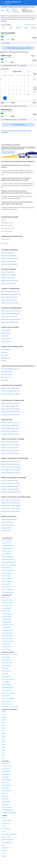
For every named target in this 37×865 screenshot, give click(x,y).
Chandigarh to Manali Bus (8, 592)
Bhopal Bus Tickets (6, 646)
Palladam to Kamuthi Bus (8, 278)
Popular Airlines (6, 804)
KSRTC (4, 739)
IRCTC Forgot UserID (7, 807)
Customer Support (6, 828)
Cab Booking (5, 777)
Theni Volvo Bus (5, 531)
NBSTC (4, 755)
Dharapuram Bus (6, 341)
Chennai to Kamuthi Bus (8, 272)
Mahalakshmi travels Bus (8, 687)
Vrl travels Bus (5, 668)
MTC (3, 758)
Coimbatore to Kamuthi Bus (8, 275)
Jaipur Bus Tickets (6, 644)
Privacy (4, 826)
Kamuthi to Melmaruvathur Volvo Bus (11, 486)
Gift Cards (4, 850)
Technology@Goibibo (7, 842)
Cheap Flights (5, 788)
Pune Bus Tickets (6, 627)
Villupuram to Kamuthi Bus (8, 283)
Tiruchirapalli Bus (6, 330)
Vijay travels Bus (6, 701)
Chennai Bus (4, 355)
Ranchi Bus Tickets (6, 649)
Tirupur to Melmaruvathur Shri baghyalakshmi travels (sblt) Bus (18, 412)
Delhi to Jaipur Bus (6, 567)
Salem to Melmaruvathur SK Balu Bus (11, 409)
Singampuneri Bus (6, 339)
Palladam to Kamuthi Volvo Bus (9, 447)
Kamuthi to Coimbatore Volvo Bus (10, 483)
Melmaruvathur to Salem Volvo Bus (10, 505)
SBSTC (3, 728)
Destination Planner (6, 785)
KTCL (3, 752)
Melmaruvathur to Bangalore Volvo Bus (12, 503)
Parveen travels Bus (6, 660)
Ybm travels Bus (6, 695)
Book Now (17, 198)
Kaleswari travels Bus (7, 684)
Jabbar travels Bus (6, 676)
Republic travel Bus (6, 671)
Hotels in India (5, 799)
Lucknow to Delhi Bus (7, 589)
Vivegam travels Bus (7, 662)
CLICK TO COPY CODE (8, 152)
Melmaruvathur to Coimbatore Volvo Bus (12, 500)
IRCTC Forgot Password (7, 810)
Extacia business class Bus (8, 693)
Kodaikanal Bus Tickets (7, 635)
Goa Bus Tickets (6, 597)
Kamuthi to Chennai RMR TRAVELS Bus (12, 388)
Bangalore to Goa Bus (7, 548)
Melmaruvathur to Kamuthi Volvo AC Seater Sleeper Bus (16, 425)
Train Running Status (7, 790)
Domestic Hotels (6, 763)
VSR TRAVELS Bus (6, 371)
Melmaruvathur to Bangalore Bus (10, 313)
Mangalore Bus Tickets (7, 633)
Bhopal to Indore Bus (7, 581)
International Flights (6, 771)
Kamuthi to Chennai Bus (8, 253)
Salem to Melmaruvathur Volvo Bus (10, 467)
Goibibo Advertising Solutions (9, 812)
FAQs (3, 845)
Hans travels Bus (6, 657)
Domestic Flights (6, 768)
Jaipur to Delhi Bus (6, 543)
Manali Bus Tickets (6, 619)
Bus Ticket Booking (6, 774)
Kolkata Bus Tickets (6, 622)
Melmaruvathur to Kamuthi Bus (9, 280)
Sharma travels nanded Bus (8, 679)
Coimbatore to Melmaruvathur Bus (10, 294)
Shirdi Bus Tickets (6, 611)
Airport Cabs (5, 796)
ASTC (3, 731)
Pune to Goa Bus (6, 584)
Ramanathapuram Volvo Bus (9, 519)
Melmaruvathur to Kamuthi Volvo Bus (11, 450)
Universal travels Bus (7, 665)
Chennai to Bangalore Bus (8, 570)
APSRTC (4, 711)
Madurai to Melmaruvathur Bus (9, 303)
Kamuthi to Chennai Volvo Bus (9, 480)
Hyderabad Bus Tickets (7, 602)
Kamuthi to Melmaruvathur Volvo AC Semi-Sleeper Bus (16, 428)
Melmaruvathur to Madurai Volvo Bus (11, 511)
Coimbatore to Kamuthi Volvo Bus (10, 445)
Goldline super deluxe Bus (8, 698)
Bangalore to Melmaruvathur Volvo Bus (12, 461)
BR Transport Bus (6, 377)
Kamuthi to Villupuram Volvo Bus (10, 489)
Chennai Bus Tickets (7, 605)
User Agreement (6, 823)
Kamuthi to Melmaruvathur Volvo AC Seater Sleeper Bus (16, 422)
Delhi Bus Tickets (6, 608)
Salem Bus (4, 352)
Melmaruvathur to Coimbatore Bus (10, 311)
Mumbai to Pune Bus (7, 587)
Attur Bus (3, 361)
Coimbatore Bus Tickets (7, 613)
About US (4, 817)
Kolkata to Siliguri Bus (7, 578)
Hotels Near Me (5, 801)
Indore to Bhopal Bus (7, 573)
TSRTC (3, 720)
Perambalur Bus (5, 333)
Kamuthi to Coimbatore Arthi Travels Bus (12, 391)
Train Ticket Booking (7, 779)
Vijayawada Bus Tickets (7, 630)
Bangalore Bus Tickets (7, 600)
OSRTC (4, 722)
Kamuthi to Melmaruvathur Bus (9, 258)
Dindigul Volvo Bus (6, 528)
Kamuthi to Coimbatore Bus (8, 255)
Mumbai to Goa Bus (6, 551)
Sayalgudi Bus (5, 336)
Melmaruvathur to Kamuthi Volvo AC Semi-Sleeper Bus (16, 431)
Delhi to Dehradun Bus (7, 554)
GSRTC (4, 733)
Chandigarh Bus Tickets (7, 641)
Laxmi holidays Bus (6, 704)
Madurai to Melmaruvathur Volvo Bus (11, 472)
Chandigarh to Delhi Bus (8, 545)
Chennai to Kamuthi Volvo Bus (9, 442)
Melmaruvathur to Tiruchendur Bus (10, 319)
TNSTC (3, 714)
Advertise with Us (6, 848)
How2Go (4, 856)
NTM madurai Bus (6, 374)
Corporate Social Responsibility (9, 834)
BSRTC (4, 744)
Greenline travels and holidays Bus (10, 654)
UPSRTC (4, 717)
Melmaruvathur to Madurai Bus (9, 322)
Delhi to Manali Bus (6, 540)
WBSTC (4, 750)
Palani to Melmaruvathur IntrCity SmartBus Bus (14, 406)
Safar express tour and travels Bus (10, 706)
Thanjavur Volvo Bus (7, 522)
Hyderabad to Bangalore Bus (9, 562)
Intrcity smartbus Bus (7, 690)
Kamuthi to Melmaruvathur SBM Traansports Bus (14, 394)
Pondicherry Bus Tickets (7, 624)
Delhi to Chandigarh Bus (8, 556)
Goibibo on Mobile (6, 837)
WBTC (3, 741)
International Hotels (6, 766)
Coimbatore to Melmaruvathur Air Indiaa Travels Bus (15, 414)
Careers (4, 831)
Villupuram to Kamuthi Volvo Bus (10, 453)
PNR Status (4, 793)
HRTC (3, 725)
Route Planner (5, 782)
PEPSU (4, 747)
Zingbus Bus (5, 673)
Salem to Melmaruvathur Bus (9, 297)
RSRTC (4, 736)
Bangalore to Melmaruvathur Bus (10, 291)
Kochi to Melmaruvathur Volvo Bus (10, 470)
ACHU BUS (4, 380)
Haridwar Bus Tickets (7, 638)
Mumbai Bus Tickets (6, 616)
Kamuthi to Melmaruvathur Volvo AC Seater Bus (14, 434)
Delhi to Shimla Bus (6, 576)
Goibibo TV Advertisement (8, 839)
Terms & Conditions (6, 820)
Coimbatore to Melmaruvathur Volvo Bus (12, 464)
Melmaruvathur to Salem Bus (9, 316)
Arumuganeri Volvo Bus (7, 525)
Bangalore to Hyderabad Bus (9, 565)
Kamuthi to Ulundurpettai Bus (9, 264)
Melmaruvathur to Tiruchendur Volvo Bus (12, 508)
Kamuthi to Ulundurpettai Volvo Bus (11, 492)
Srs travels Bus (5, 682)
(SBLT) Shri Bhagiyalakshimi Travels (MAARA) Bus (15, 369)
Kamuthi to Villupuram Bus (8, 261)
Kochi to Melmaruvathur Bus (9, 300)
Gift (3, 853)
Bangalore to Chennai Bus (8, 559)
